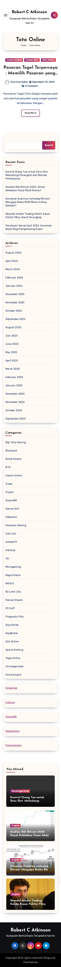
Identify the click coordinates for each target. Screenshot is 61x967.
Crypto (9, 492)
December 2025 (15, 294)
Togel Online (12, 658)
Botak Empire (13, 458)
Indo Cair (10, 533)
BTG (8, 467)
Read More (30, 113)
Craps (8, 483)
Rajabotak (11, 688)
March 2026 (12, 269)
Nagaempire (12, 731)
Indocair (10, 702)
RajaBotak (11, 633)
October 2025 (13, 310)
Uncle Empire (13, 674)
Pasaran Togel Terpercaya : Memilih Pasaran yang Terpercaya (30, 73)
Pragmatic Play (14, 616)
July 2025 (11, 335)
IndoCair (10, 550)
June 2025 (12, 343)
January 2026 (14, 285)
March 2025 (12, 368)
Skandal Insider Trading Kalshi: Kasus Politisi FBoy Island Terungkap (27, 215)
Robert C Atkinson (29, 12)
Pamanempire (13, 745)
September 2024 (15, 418)
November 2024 (15, 402)
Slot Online (48, 60)
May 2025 (11, 352)
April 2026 (11, 260)
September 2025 (15, 319)
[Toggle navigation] (5, 15)
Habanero (11, 517)
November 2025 (15, 302)
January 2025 (13, 385)
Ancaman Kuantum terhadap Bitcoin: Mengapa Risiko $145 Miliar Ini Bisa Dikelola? (27, 202)
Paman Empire (14, 600)
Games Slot (31, 60)
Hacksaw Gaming (15, 525)
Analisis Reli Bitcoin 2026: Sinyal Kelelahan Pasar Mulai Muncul (25, 188)
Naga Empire (12, 575)
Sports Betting (14, 649)
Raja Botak (11, 624)
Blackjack (11, 450)
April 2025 (11, 360)
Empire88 (11, 500)
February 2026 (14, 277)
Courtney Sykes (19, 82)
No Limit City (13, 591)
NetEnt (9, 583)
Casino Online (14, 60)
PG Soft (10, 608)
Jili (7, 558)
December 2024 (15, 393)
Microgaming (13, 566)
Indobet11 (11, 541)
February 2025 (14, 377)
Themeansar (30, 962)
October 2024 (13, 410)
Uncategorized (14, 666)
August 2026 (13, 252)
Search (49, 145)
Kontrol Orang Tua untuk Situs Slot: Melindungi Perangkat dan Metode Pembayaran (26, 175)
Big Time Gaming (15, 442)
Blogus (48, 957)
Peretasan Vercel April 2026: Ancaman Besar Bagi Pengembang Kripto (28, 227)
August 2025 (13, 327)
